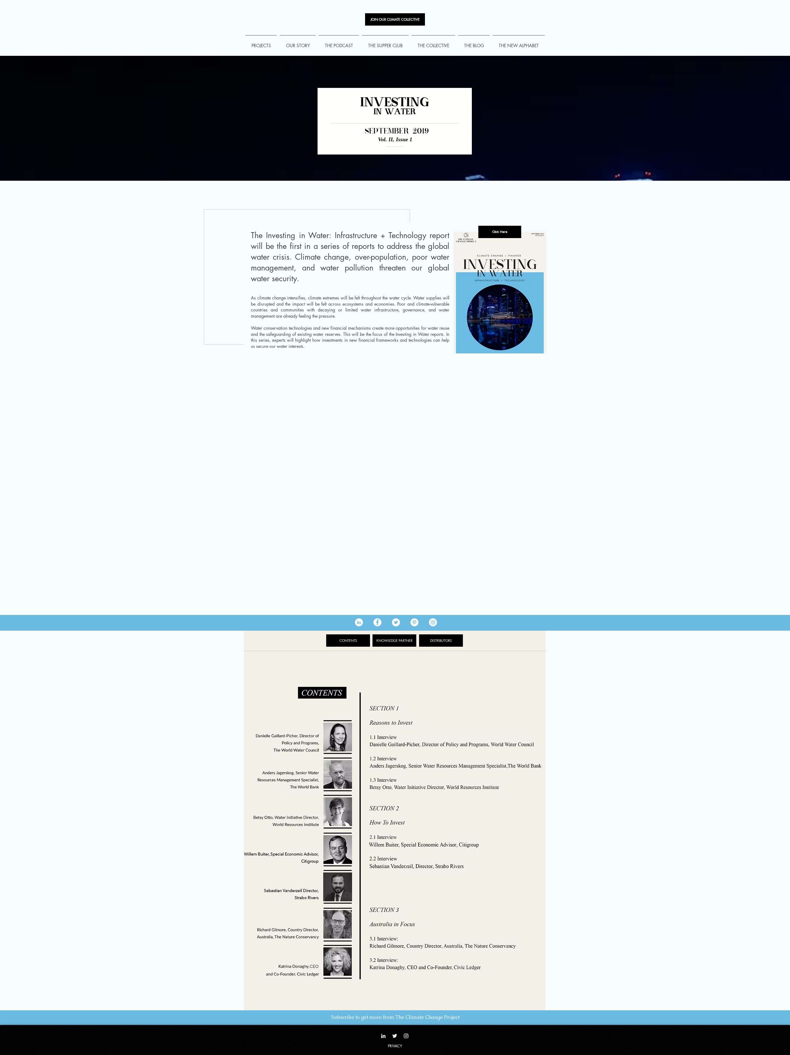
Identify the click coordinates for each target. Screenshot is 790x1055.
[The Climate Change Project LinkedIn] (359, 622)
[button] (499, 232)
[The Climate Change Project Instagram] (433, 622)
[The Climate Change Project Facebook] (377, 622)
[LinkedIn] (383, 1036)
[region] (500, 292)
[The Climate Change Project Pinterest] (414, 622)
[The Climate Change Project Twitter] (396, 622)
